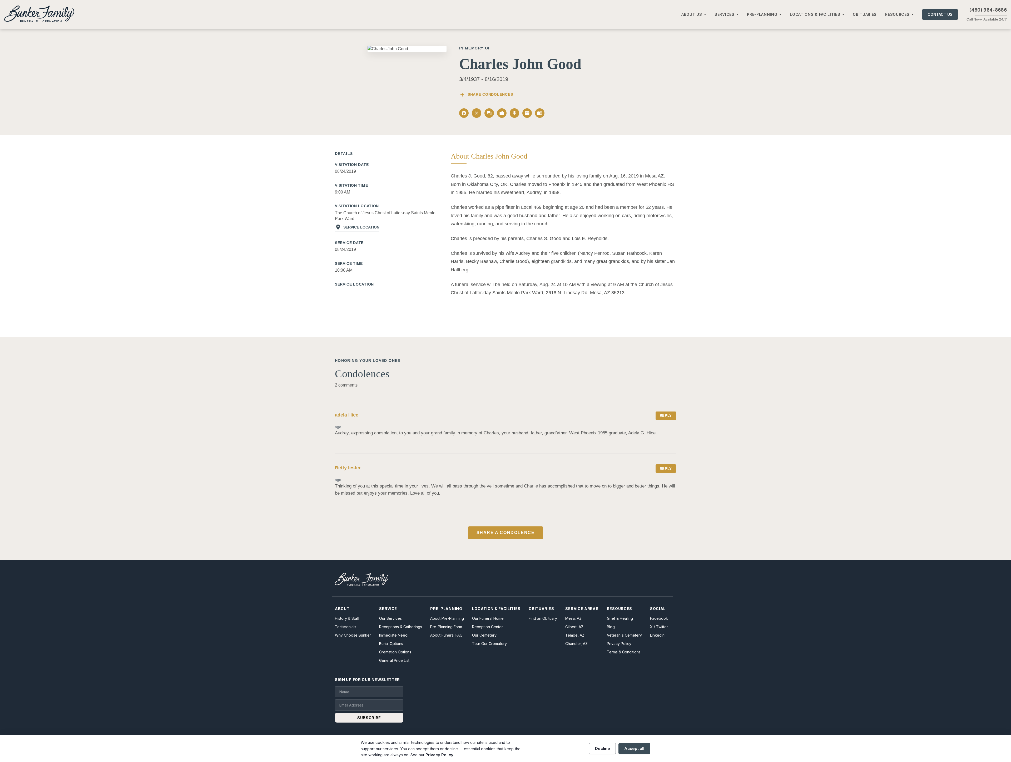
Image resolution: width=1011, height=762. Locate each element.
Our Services (390, 618)
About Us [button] (691, 14)
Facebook (659, 618)
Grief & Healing (620, 618)
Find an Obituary (543, 618)
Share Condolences (486, 95)
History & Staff (347, 618)
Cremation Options (395, 652)
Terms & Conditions (624, 652)
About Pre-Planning (447, 618)
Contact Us (940, 14)
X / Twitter (659, 626)
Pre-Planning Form (446, 626)
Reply (666, 416)
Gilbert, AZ (574, 626)
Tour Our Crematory (489, 643)
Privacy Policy (619, 643)
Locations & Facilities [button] (815, 14)
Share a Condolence (506, 532)
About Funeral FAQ (446, 635)
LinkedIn (657, 635)
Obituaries (865, 14)
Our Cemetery (484, 635)
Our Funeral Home (488, 618)
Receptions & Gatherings (400, 626)
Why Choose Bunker (353, 635)
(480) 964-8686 (988, 10)
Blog (611, 626)
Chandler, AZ (576, 643)
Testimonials (345, 626)
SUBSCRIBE (369, 717)
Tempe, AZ (574, 635)
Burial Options (391, 643)
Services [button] (725, 14)
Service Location (357, 227)
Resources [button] (897, 14)
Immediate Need (393, 635)
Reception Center (487, 626)
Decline (602, 748)
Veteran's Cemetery (624, 635)
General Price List (394, 660)
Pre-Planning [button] (762, 14)
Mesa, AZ (573, 618)
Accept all (634, 748)
